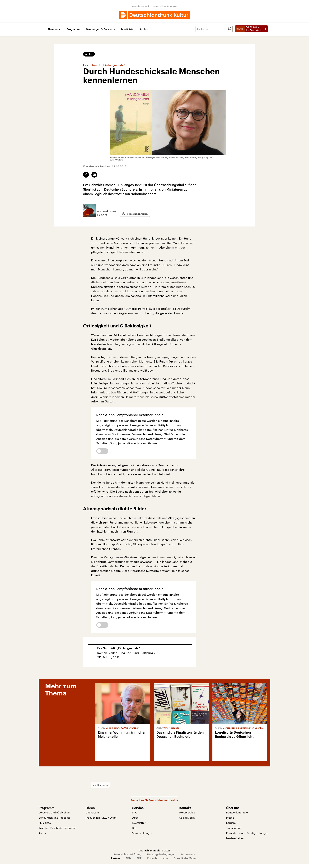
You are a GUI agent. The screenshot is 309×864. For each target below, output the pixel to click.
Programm (73, 29)
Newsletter (138, 822)
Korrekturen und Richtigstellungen (247, 833)
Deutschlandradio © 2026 (154, 850)
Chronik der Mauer (185, 858)
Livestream (92, 812)
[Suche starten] (229, 29)
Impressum (188, 854)
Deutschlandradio (237, 812)
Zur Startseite (100, 785)
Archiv (144, 29)
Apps (135, 817)
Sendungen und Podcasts (54, 817)
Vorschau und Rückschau (54, 812)
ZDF (139, 858)
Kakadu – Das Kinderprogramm (57, 827)
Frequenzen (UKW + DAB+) (101, 817)
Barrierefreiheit (235, 838)
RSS (134, 827)
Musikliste (127, 29)
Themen (53, 29)
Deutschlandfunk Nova (165, 6)
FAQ (134, 812)
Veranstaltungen (142, 833)
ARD (128, 858)
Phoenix (152, 858)
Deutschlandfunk (140, 6)
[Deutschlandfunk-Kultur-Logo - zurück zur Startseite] (154, 15)
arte (165, 858)
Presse (230, 817)
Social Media (187, 817)
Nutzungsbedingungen (161, 854)
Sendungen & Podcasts (100, 29)
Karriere (231, 822)
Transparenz (233, 827)
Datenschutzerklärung (147, 434)
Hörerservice (187, 812)
